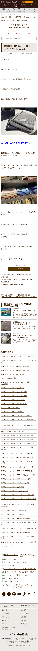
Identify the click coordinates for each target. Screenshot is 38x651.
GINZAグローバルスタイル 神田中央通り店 (14, 404)
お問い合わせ (5, 617)
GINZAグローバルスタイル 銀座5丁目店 (13, 400)
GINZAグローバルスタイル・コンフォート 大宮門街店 (17, 439)
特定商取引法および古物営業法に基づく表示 (9, 628)
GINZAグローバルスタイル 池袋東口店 (12, 412)
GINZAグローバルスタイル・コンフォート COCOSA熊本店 (18, 542)
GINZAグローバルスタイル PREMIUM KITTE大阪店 (16, 471)
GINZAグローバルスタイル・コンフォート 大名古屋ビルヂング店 (18, 462)
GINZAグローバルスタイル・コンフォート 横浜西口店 (17, 435)
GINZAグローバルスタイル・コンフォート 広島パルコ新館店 (18, 523)
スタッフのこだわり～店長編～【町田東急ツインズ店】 (19, 297)
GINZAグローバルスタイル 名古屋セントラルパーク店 (17, 467)
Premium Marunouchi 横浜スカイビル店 (12, 431)
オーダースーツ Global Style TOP (8, 605)
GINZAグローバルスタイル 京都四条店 (12, 514)
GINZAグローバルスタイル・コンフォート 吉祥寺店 (16, 416)
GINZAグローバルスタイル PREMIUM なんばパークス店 (18, 475)
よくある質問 (5, 613)
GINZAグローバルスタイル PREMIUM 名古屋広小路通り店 (18, 457)
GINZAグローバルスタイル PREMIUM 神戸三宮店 (16, 518)
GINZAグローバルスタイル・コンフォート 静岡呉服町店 (17, 453)
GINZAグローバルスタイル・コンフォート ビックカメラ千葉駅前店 (18, 448)
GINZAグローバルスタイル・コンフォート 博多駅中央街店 (18, 528)
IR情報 (4, 620)
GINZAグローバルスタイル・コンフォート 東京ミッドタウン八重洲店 (18, 383)
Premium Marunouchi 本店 (9, 378)
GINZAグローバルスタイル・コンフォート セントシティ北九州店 (18, 537)
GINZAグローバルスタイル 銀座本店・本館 (14, 392)
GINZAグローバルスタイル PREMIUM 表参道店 (15, 370)
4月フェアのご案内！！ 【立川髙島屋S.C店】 (16, 295)
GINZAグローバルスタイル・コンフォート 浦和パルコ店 (17, 443)
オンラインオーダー (7, 546)
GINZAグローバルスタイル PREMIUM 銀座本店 (15, 366)
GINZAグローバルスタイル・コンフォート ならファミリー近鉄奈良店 (18, 505)
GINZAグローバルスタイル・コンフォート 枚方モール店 (17, 495)
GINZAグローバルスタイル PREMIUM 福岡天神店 (16, 532)
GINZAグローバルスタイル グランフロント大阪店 (16, 479)
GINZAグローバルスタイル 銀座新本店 (12, 388)
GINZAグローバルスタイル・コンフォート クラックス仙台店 (18, 361)
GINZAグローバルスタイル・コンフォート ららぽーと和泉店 (18, 500)
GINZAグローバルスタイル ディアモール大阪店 (15, 483)
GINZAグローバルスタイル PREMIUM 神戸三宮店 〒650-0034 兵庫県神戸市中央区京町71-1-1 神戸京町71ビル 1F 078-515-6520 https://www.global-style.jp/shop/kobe (16, 279)
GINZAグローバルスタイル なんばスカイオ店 (14, 491)
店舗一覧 (4, 610)
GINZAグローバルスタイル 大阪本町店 (12, 487)
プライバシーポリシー (8, 624)
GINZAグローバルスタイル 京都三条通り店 (14, 510)
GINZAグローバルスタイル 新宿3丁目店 (13, 374)
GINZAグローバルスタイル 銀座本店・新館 (14, 396)
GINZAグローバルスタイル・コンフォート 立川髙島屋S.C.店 (18, 420)
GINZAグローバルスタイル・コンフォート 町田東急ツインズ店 (18, 426)
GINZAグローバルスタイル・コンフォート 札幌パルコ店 (17, 356)
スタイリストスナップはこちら (19, 33)
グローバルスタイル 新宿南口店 (10, 408)
